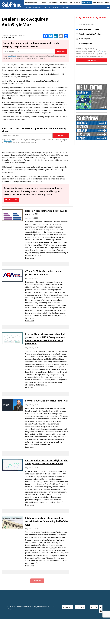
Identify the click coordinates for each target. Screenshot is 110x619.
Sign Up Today (11, 200)
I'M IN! (60, 135)
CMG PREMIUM (98, 2)
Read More (29, 258)
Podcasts (28, 7)
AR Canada (42, 2)
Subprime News (52, 2)
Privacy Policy (12, 56)
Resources (46, 7)
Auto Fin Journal (75, 2)
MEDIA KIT (67, 607)
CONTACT (80, 607)
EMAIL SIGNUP (86, 2)
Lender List (64, 7)
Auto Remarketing (31, 2)
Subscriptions (37, 7)
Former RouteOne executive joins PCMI (46, 400)
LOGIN (107, 2)
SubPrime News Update (89, 29)
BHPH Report (63, 2)
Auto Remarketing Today (90, 34)
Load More (37, 581)
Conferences (55, 7)
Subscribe (61, 51)
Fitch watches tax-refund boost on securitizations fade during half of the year (46, 521)
